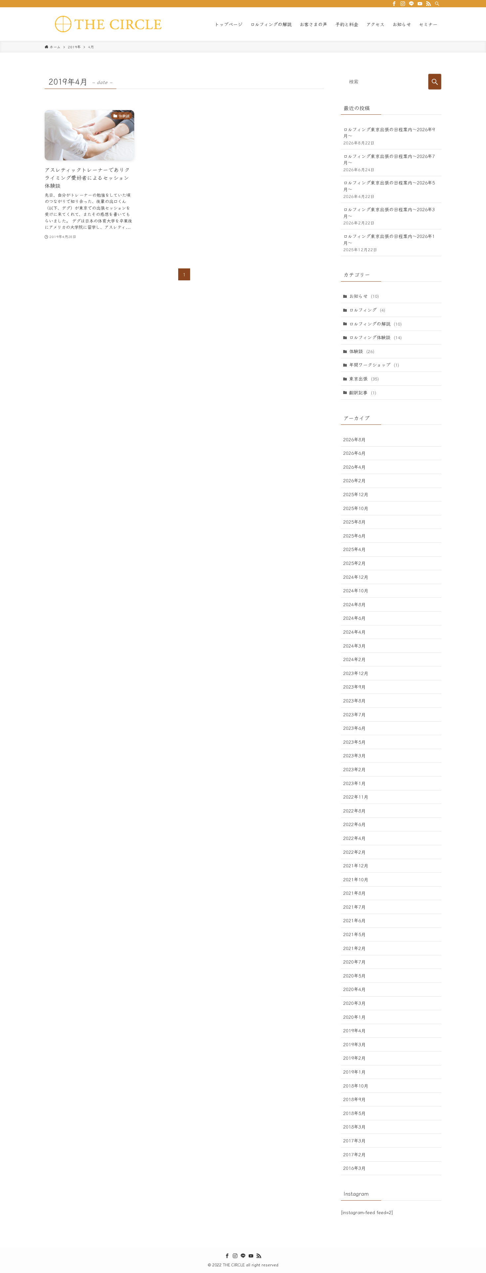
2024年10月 (355, 590)
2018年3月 (354, 1126)
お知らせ (364, 296)
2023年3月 (354, 755)
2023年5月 (354, 741)
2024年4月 (354, 631)
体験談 (361, 351)
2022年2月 (354, 852)
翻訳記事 (362, 392)
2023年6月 (354, 728)
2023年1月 (354, 783)
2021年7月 (354, 906)
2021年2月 (354, 948)
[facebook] (394, 3)
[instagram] (402, 3)
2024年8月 (354, 604)
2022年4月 (354, 838)
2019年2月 (354, 1057)
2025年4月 (354, 549)
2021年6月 (354, 920)
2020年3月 (354, 1003)
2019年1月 (354, 1071)
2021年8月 (354, 893)
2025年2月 (354, 563)
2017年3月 (354, 1140)
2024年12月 (355, 577)
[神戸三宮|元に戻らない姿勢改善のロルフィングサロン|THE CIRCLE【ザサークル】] (111, 24)
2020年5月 (354, 975)
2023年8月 (354, 700)
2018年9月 (354, 1099)
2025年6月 (354, 535)
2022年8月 (354, 810)
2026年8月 (354, 439)
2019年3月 (354, 1044)
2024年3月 (354, 645)
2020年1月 (354, 1017)
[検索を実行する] (434, 82)
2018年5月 (354, 1113)
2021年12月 (355, 865)
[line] (411, 3)
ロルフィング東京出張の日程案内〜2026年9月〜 (389, 136)
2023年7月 (354, 714)
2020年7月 (354, 961)
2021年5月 (354, 934)
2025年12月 (355, 494)
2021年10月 (355, 879)
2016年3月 (354, 1168)
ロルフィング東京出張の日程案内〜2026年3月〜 (389, 216)
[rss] (428, 3)
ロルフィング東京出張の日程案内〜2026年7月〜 (389, 163)
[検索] (437, 3)
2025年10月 (355, 508)
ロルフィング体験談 (375, 337)
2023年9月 (354, 686)
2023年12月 (355, 673)
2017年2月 (354, 1154)
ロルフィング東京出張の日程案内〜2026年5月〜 (389, 189)
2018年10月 (355, 1085)
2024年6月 (354, 618)
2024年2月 (354, 659)
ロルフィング (367, 309)
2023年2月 (354, 769)
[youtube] (420, 3)
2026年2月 (354, 480)
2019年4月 (354, 1030)
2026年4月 (354, 466)
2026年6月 (354, 453)
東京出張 (364, 378)
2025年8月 (354, 521)
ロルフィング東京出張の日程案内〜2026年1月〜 (389, 243)
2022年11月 (355, 796)
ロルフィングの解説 (375, 323)
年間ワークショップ (374, 364)
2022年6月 (354, 824)
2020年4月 (354, 989)
